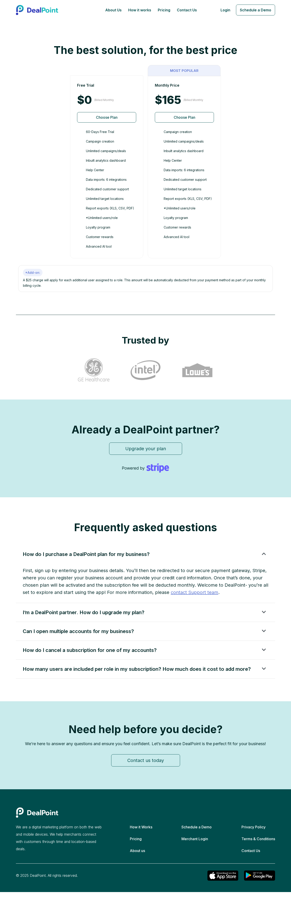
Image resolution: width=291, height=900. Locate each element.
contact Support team (194, 592)
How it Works (141, 827)
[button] (145, 554)
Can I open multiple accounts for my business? (78, 631)
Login (225, 10)
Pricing (164, 10)
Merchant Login (194, 839)
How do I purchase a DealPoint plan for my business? (86, 554)
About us (137, 850)
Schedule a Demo (255, 10)
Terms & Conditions (258, 839)
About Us (113, 10)
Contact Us (187, 10)
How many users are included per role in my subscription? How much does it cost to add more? (137, 669)
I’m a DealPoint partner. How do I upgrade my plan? (83, 612)
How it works (139, 10)
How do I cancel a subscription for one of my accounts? (90, 650)
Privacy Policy (253, 827)
